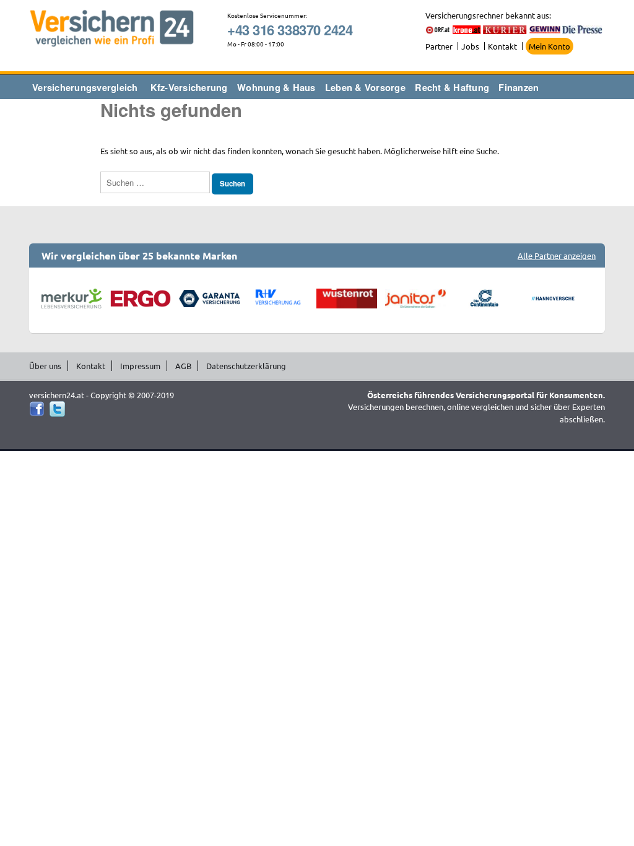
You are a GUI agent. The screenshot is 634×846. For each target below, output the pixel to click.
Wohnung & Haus (276, 87)
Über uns (45, 365)
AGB (183, 365)
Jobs (470, 46)
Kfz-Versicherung (189, 87)
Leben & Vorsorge (365, 87)
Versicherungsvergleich (85, 87)
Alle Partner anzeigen (557, 255)
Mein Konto (549, 46)
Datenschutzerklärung (246, 365)
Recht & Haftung (452, 87)
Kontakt (502, 46)
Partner (439, 46)
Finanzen (518, 87)
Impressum (140, 365)
